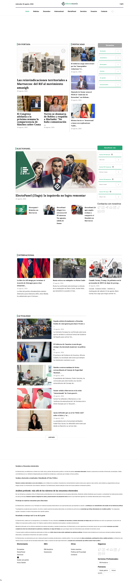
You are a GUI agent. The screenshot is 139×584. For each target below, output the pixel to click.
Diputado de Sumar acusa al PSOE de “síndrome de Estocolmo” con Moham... (81, 94)
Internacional (59, 11)
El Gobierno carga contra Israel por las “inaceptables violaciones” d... (82, 66)
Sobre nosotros (76, 549)
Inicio (27, 11)
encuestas (69, 520)
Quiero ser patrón (23, 560)
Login (121, 4)
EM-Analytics (48, 549)
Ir (118, 159)
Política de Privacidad (78, 552)
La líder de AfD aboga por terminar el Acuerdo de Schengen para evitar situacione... (31, 283)
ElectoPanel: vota (110, 148)
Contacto (104, 11)
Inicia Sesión (21, 562)
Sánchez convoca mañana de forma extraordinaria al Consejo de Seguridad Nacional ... (68, 370)
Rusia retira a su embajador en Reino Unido (69, 280)
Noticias (36, 11)
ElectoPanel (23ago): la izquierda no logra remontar (51, 195)
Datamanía (48, 552)
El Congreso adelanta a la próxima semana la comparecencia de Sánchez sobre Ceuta (29, 119)
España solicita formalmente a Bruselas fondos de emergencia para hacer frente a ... (69, 323)
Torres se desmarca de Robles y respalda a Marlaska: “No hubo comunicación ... (55, 119)
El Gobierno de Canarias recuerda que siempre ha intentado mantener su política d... (69, 346)
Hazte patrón (103, 570)
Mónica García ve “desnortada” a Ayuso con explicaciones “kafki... (82, 123)
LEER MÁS (51, 437)
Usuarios (94, 11)
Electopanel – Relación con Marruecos (34, 210)
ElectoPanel (72, 11)
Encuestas (46, 11)
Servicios (83, 11)
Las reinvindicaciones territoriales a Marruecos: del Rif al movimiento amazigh (42, 83)
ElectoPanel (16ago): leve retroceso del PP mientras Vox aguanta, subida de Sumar (62, 215)
